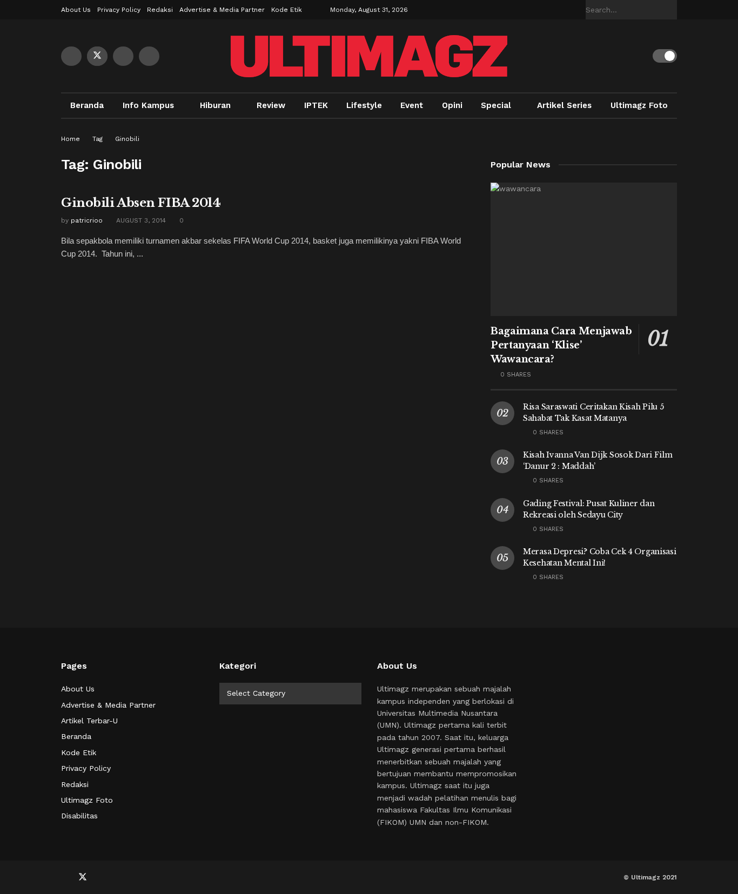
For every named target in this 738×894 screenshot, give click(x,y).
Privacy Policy (118, 10)
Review (271, 105)
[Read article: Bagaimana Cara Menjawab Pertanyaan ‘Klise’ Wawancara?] (584, 249)
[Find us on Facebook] (71, 56)
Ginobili (127, 139)
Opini (452, 105)
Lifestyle (364, 105)
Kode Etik (286, 10)
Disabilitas (79, 815)
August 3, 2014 (140, 220)
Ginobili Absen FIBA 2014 (140, 203)
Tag (97, 139)
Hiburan (215, 105)
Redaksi (160, 10)
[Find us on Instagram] (149, 56)
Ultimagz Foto (639, 105)
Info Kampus (148, 105)
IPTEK (316, 105)
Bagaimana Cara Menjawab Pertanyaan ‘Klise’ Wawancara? (561, 345)
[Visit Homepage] (369, 56)
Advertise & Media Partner (222, 10)
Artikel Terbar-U (89, 720)
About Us (76, 10)
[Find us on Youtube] (123, 56)
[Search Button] (671, 9)
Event (411, 105)
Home (70, 139)
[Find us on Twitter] (97, 56)
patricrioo (87, 220)
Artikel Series (564, 105)
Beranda (87, 105)
